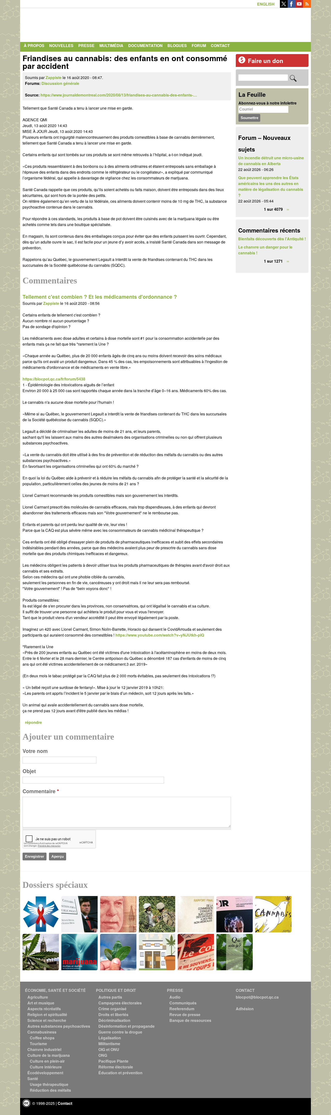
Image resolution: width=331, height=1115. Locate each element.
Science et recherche (46, 1020)
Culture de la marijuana (48, 1055)
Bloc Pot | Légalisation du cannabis (67, 24)
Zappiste (54, 77)
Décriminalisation (114, 1020)
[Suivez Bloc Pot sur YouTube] (299, 6)
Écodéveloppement (45, 1072)
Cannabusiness (41, 1032)
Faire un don (265, 61)
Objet (29, 771)
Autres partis (110, 997)
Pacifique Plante (113, 1061)
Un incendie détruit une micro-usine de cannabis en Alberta (271, 160)
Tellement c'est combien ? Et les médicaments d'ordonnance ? (100, 296)
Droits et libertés (113, 1014)
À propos (34, 45)
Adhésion (245, 1008)
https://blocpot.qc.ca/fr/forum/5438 (54, 379)
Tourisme (38, 1043)
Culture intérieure (46, 1067)
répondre (33, 722)
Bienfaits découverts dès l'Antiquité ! (272, 239)
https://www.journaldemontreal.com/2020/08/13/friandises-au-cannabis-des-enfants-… (118, 95)
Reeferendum (181, 1008)
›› (288, 209)
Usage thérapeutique (49, 1084)
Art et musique (40, 1003)
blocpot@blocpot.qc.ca (257, 997)
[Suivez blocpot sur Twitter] (284, 6)
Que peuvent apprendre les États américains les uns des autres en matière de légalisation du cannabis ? (270, 186)
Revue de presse (184, 1014)
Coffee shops (42, 1038)
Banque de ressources (190, 1020)
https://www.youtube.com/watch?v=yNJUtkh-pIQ (159, 635)
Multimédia (111, 45)
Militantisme (109, 1043)
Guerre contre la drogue (120, 1032)
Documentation (145, 45)
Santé (32, 1078)
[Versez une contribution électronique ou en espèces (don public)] (241, 62)
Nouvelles (61, 45)
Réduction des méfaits (50, 1090)
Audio (175, 997)
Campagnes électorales (120, 1003)
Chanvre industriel (44, 1049)
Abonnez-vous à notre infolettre (267, 103)
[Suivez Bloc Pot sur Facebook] (291, 6)
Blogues (177, 45)
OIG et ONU (108, 1049)
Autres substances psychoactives (58, 1026)
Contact (220, 45)
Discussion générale (60, 83)
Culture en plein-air (47, 1061)
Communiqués (183, 1003)
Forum (199, 45)
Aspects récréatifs (44, 1008)
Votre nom (35, 751)
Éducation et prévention (120, 1072)
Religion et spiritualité (47, 1014)
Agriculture (37, 997)
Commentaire (41, 791)
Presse (86, 45)
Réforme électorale (115, 1067)
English (266, 4)
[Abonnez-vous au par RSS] (307, 6)
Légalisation (109, 1038)
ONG (102, 1055)
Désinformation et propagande (126, 1026)
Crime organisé (112, 1008)
